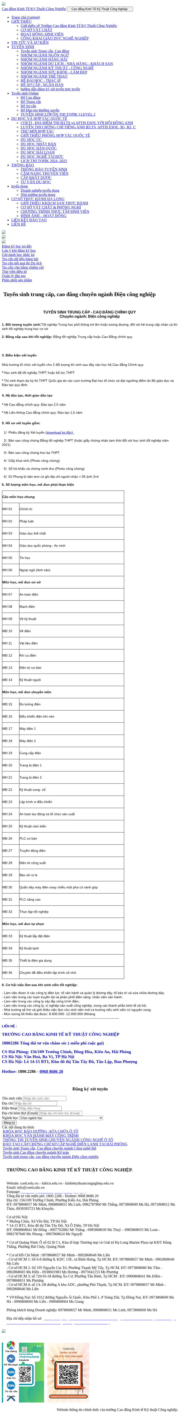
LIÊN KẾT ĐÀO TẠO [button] (29, 220)
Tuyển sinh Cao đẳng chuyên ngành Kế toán (36, 1152)
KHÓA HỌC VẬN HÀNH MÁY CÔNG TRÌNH (41, 1136)
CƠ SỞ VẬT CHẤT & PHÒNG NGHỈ (51, 207)
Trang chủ (25, 17)
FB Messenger (11, 1364)
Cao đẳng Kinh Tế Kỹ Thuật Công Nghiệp (34, 9)
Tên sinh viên (12, 1098)
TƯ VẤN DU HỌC (36, 182)
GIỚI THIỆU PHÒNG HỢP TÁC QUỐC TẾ (55, 136)
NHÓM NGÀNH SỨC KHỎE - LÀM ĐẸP (54, 72)
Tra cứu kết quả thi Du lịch (22, 263)
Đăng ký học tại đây (17, 246)
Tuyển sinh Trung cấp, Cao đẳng (45, 51)
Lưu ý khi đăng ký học (19, 250)
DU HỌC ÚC (31, 140)
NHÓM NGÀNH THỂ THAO (44, 76)
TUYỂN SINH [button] (22, 47)
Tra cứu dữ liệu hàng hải (20, 259)
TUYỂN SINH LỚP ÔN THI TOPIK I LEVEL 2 (58, 114)
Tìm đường (11, 1351)
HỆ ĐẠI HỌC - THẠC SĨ (40, 81)
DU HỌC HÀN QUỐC (39, 148)
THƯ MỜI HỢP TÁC (37, 131)
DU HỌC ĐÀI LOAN (38, 152)
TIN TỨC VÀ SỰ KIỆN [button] (30, 43)
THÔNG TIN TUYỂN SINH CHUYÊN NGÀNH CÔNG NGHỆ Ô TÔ (58, 1140)
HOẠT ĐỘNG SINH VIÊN (42, 34)
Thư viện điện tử (14, 272)
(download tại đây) (59, 432)
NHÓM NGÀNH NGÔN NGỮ (45, 55)
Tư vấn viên (11, 1391)
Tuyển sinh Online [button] (25, 93)
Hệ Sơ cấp (28, 106)
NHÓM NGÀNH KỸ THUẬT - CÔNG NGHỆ (57, 68)
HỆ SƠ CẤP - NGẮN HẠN (42, 85)
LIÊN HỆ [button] (18, 224)
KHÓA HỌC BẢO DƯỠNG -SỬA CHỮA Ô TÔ (40, 1131)
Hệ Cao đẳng (30, 97)
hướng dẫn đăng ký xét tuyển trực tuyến (50, 89)
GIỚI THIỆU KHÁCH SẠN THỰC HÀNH (54, 203)
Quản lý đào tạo (14, 276)
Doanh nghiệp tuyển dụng (40, 190)
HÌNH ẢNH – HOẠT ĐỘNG (43, 216)
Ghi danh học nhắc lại (18, 255)
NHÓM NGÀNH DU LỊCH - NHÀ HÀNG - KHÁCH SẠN (67, 64)
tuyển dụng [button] (19, 186)
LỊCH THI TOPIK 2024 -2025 (44, 161)
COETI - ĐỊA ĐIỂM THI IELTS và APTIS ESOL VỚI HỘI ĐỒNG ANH (77, 123)
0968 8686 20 (51, 1071)
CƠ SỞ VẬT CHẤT (36, 30)
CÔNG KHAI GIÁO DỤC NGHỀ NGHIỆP (55, 38)
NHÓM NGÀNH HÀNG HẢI (44, 59)
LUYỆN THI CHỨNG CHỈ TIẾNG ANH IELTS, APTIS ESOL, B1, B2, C (78, 127)
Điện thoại (9, 1108)
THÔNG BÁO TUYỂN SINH (44, 169)
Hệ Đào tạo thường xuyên (40, 110)
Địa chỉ (7, 1103)
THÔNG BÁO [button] (22, 165)
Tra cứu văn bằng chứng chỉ (23, 267)
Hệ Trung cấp (31, 102)
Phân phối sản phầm (17, 280)
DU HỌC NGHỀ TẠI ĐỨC (42, 157)
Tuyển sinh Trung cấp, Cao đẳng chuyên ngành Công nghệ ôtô (49, 1148)
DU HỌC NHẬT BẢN (38, 144)
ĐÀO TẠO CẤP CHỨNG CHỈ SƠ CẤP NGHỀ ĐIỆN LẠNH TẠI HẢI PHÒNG (65, 1144)
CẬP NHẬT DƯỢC (36, 178)
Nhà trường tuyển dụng (38, 195)
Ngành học (10, 1118)
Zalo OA (11, 1378)
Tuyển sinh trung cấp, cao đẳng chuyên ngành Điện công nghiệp (50, 1157)
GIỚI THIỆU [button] (21, 21)
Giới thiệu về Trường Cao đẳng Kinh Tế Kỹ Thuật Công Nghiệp (69, 26)
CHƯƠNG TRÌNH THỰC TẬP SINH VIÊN (55, 212)
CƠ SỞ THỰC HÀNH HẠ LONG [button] (37, 199)
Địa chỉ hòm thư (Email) (20, 1113)
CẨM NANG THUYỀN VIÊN (44, 174)
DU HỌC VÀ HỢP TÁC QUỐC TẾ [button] (39, 119)
